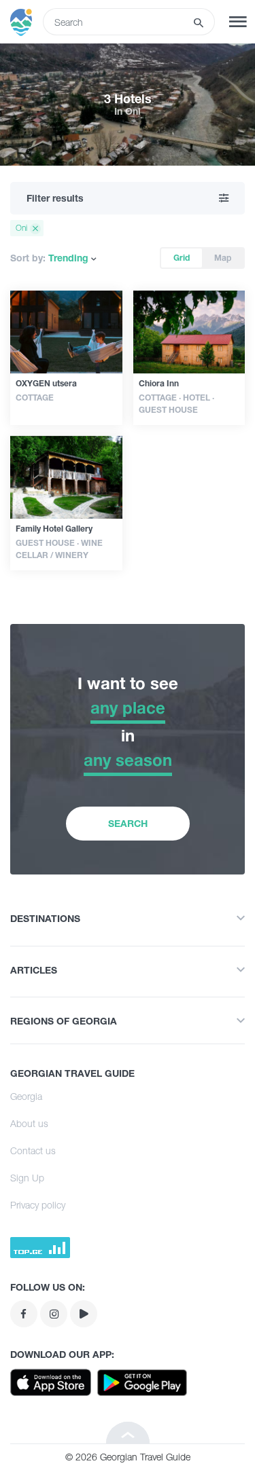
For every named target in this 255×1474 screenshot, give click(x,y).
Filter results (55, 198)
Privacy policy (37, 1205)
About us (29, 1123)
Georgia (26, 1096)
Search (128, 823)
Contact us (33, 1150)
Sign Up (27, 1177)
